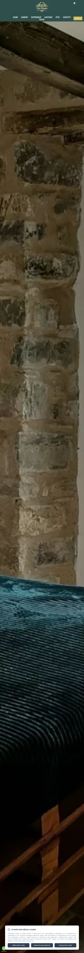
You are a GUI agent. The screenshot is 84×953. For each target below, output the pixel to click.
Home (15, 17)
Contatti (66, 17)
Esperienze (36, 17)
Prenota (78, 18)
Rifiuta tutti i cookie (19, 945)
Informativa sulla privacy (26, 941)
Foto (57, 17)
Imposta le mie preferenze (42, 945)
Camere (24, 17)
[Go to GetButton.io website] (4, 951)
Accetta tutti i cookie (65, 945)
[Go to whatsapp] (4, 948)
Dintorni (48, 17)
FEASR (41, 19)
